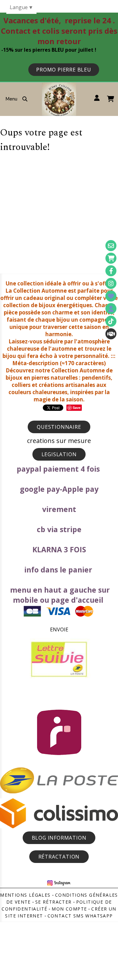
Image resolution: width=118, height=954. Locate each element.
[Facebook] (110, 270)
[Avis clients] (110, 296)
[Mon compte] (110, 308)
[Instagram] (110, 283)
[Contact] (110, 245)
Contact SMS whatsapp (80, 916)
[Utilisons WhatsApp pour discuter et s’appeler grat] (110, 333)
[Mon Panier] (110, 258)
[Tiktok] (110, 321)
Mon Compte (69, 909)
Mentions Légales (25, 895)
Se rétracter (53, 902)
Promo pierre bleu (63, 69)
